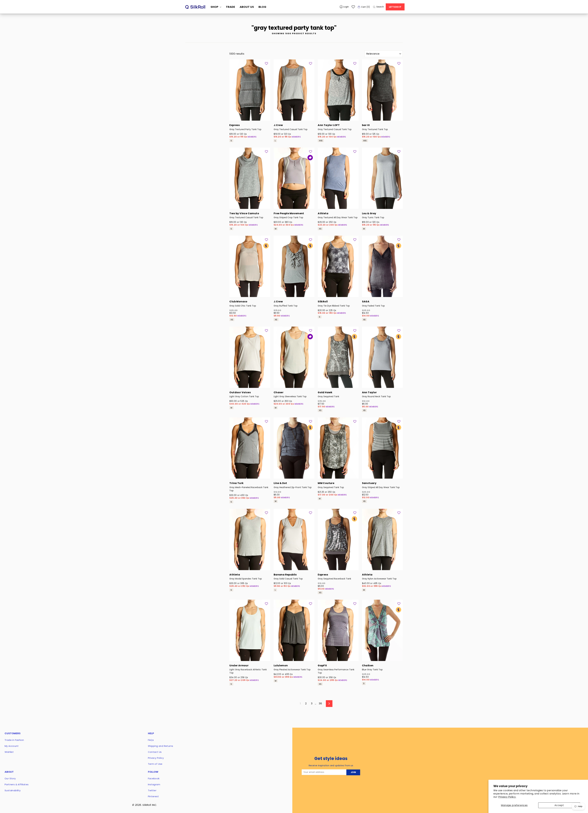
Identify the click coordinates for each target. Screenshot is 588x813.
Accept (559, 805)
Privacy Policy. (507, 797)
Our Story (10, 778)
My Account (12, 746)
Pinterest (153, 796)
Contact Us (155, 752)
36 (320, 703)
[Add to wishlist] (266, 63)
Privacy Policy (156, 758)
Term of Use (155, 763)
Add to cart (249, 116)
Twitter (152, 790)
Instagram (154, 784)
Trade (230, 7)
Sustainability (13, 790)
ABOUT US (247, 7)
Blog (262, 7)
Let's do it (395, 6)
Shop (215, 7)
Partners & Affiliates (16, 784)
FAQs (151, 740)
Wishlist (9, 752)
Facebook (154, 778)
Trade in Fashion (14, 740)
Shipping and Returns (160, 746)
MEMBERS (252, 136)
